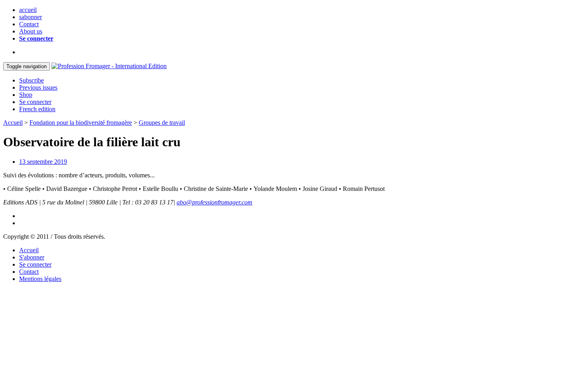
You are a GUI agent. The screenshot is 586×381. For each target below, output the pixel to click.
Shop (25, 94)
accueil (28, 9)
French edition (37, 109)
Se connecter (36, 38)
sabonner (30, 17)
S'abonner (31, 257)
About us (30, 31)
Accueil (13, 122)
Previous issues (38, 87)
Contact (29, 24)
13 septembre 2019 (43, 161)
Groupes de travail (162, 122)
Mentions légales (40, 278)
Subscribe (31, 80)
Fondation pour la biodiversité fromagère (80, 122)
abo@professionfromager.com (214, 202)
